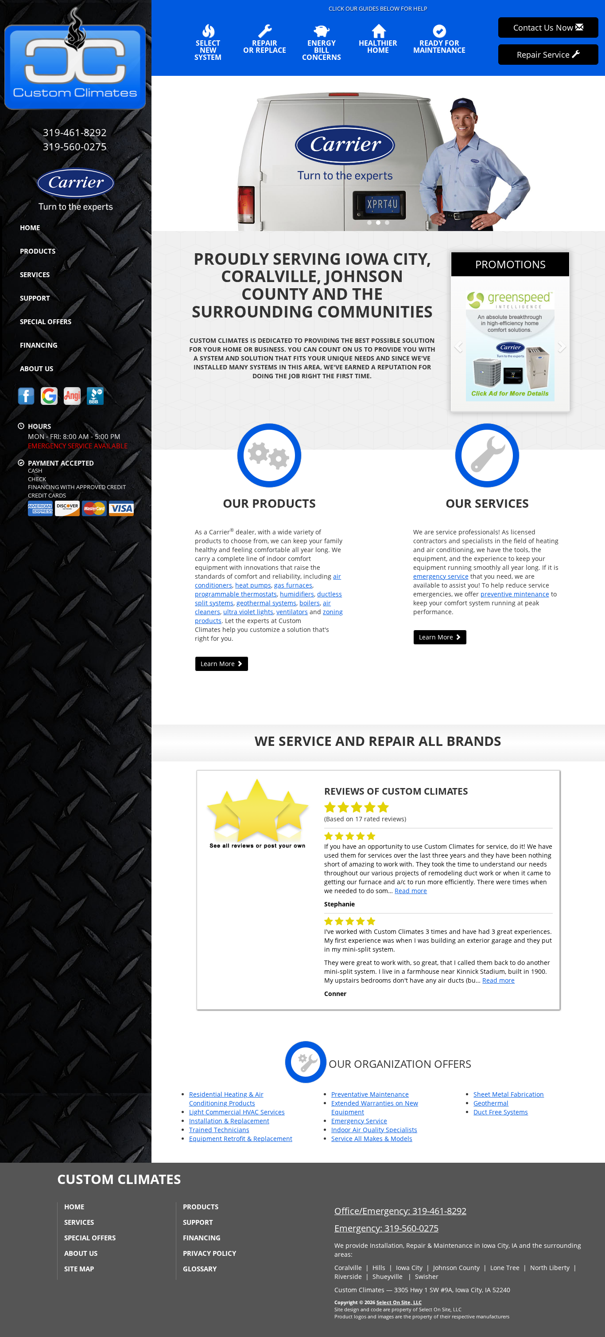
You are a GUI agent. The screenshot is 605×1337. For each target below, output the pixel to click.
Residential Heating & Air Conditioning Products (226, 1098)
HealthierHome (378, 46)
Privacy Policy (209, 1253)
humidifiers (297, 594)
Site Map (79, 1268)
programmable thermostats (236, 594)
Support (35, 298)
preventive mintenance (515, 594)
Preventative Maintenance (370, 1094)
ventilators (292, 612)
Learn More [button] (219, 663)
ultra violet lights (248, 612)
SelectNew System (207, 49)
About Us (36, 368)
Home (30, 227)
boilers (309, 603)
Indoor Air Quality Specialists (374, 1129)
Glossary (200, 1268)
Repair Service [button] (544, 54)
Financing (39, 345)
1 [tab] (371, 224)
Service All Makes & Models (371, 1138)
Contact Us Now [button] (544, 27)
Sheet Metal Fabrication (508, 1094)
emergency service (441, 576)
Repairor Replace (264, 46)
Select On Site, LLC (399, 1302)
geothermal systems (266, 603)
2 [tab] (380, 224)
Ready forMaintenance (439, 46)
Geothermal (490, 1103)
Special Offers (45, 321)
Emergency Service (359, 1121)
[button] (472, 346)
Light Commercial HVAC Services (237, 1112)
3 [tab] (389, 224)
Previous (159, 153)
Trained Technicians (219, 1129)
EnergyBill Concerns (321, 49)
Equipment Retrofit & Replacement (240, 1138)
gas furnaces (293, 585)
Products (37, 251)
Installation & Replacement (229, 1121)
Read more (411, 890)
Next (595, 153)
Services (35, 274)
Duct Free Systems (500, 1112)
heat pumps (253, 585)
